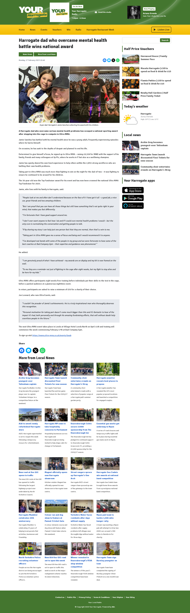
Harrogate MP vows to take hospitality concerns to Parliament (56, 426)
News (32, 29)
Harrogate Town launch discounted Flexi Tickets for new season (56, 381)
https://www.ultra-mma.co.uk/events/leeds (51, 335)
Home (22, 29)
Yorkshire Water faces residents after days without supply (81, 518)
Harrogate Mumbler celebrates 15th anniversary (28, 518)
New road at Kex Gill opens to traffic (28, 474)
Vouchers (57, 29)
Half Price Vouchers (139, 49)
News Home (27, 54)
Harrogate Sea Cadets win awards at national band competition (107, 475)
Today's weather (136, 106)
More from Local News (47, 54)
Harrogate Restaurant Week (100, 29)
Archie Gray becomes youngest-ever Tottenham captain (29, 381)
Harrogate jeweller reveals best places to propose (107, 381)
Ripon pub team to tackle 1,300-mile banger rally (105, 518)
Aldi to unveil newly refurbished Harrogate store (29, 426)
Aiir (113, 607)
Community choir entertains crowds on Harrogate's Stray (81, 381)
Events (44, 29)
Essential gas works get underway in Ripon (108, 425)
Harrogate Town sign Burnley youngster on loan (107, 560)
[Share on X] (113, 60)
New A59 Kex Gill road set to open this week (55, 559)
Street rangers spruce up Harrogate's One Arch (81, 475)
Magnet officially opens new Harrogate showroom (56, 475)
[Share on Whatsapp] (118, 60)
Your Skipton (117, 597)
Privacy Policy (85, 597)
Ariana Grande (150, 13)
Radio (78, 29)
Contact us (59, 597)
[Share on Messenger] (109, 60)
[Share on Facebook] (104, 60)
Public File (71, 597)
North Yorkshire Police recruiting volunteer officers (30, 560)
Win (68, 29)
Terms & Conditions (101, 597)
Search (165, 40)
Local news (132, 135)
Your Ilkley (130, 597)
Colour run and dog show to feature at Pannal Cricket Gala (54, 518)
